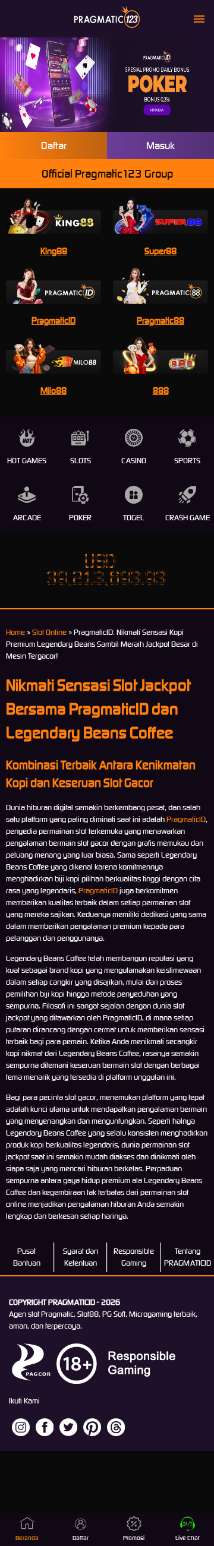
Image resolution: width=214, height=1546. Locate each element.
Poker (80, 518)
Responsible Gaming (134, 1257)
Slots (80, 461)
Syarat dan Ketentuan (80, 1257)
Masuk (160, 145)
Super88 (160, 251)
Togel (133, 518)
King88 (53, 251)
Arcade (27, 518)
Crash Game (187, 518)
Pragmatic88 (160, 320)
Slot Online (49, 632)
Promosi (133, 1538)
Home (15, 632)
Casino (133, 461)
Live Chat (187, 1538)
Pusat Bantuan (26, 1257)
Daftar (54, 145)
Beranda (27, 1538)
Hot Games (26, 461)
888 (161, 390)
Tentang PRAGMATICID (187, 1257)
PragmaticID (53, 320)
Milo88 (53, 390)
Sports (187, 461)
